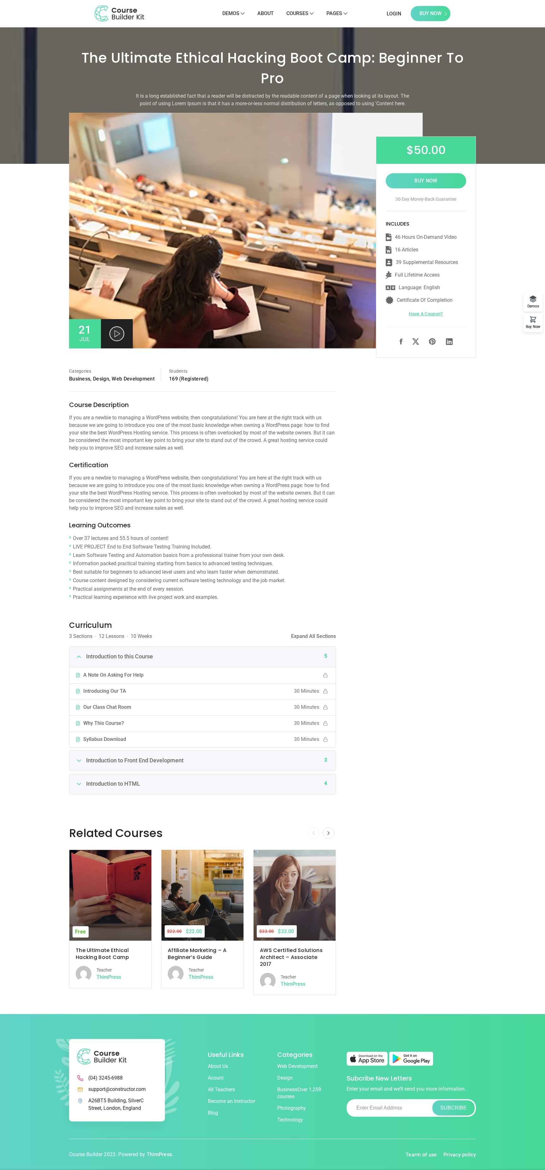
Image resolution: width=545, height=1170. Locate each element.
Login (394, 14)
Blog (213, 1113)
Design (101, 379)
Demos (230, 13)
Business (79, 379)
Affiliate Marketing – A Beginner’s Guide (197, 954)
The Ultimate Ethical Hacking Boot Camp (102, 954)
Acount (216, 1078)
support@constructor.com (117, 1089)
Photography (291, 1108)
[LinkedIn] (449, 341)
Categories (80, 371)
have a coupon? (426, 313)
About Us (218, 1066)
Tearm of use (421, 1155)
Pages (334, 13)
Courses (297, 13)
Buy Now (430, 13)
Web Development (133, 379)
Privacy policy (459, 1155)
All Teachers (221, 1090)
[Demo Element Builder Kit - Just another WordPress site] (119, 13)
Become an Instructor (231, 1101)
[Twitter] (415, 342)
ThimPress (109, 977)
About (265, 13)
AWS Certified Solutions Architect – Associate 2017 (291, 957)
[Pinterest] (433, 342)
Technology (290, 1120)
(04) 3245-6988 (105, 1078)
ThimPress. (160, 1154)
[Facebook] (401, 342)
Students (178, 371)
